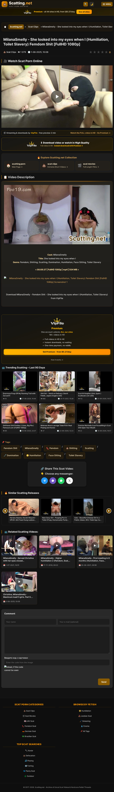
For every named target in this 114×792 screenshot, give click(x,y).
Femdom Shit (10, 448)
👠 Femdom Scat (29, 726)
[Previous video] (5, 510)
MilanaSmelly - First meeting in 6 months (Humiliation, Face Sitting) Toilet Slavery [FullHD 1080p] (94, 559)
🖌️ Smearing (85, 721)
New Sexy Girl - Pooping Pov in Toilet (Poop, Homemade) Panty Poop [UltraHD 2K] (54, 520)
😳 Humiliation (33, 455)
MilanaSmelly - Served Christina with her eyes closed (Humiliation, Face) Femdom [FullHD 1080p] (18, 559)
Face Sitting (55, 455)
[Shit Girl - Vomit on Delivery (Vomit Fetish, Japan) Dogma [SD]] (57, 381)
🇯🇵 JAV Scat (29, 721)
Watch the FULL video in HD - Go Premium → (90, 133)
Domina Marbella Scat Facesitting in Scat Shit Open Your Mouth (94, 427)
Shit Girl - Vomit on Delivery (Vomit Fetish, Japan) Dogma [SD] (54, 394)
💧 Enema (85, 726)
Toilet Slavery (76, 455)
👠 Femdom (52, 448)
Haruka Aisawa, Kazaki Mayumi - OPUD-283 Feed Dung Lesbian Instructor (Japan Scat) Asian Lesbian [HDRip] (23, 521)
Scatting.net (16, 26)
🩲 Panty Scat (29, 771)
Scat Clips (33, 26)
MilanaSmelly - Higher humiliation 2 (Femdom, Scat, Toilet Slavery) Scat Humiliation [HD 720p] (55, 559)
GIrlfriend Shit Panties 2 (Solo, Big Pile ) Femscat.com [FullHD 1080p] (18, 427)
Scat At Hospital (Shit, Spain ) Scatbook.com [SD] (89, 394)
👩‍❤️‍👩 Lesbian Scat (85, 716)
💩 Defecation (29, 755)
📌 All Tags (85, 731)
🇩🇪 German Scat (29, 731)
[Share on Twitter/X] (69, 480)
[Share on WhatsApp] (61, 480)
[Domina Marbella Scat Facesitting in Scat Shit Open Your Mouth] (94, 413)
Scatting (89, 448)
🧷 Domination (11, 455)
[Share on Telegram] (44, 480)
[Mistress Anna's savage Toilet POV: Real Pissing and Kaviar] (57, 413)
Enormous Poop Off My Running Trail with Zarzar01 (19, 394)
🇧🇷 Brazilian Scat (29, 736)
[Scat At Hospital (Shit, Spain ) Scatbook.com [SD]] (94, 381)
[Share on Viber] (52, 480)
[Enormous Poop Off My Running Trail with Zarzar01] (19, 381)
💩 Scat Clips (29, 711)
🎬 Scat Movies (29, 716)
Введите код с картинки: (16, 658)
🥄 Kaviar (29, 750)
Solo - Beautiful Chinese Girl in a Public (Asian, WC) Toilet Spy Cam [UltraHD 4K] (88, 520)
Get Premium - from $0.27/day (57, 352)
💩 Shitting (71, 448)
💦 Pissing (29, 761)
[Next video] (108, 510)
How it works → (57, 360)
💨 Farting (29, 766)
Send (103, 682)
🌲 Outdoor (29, 776)
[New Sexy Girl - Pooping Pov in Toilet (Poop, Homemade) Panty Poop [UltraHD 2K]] (56, 507)
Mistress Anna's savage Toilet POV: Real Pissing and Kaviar (56, 427)
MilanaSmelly (32, 448)
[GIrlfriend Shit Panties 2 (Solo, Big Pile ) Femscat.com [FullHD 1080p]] (19, 413)
